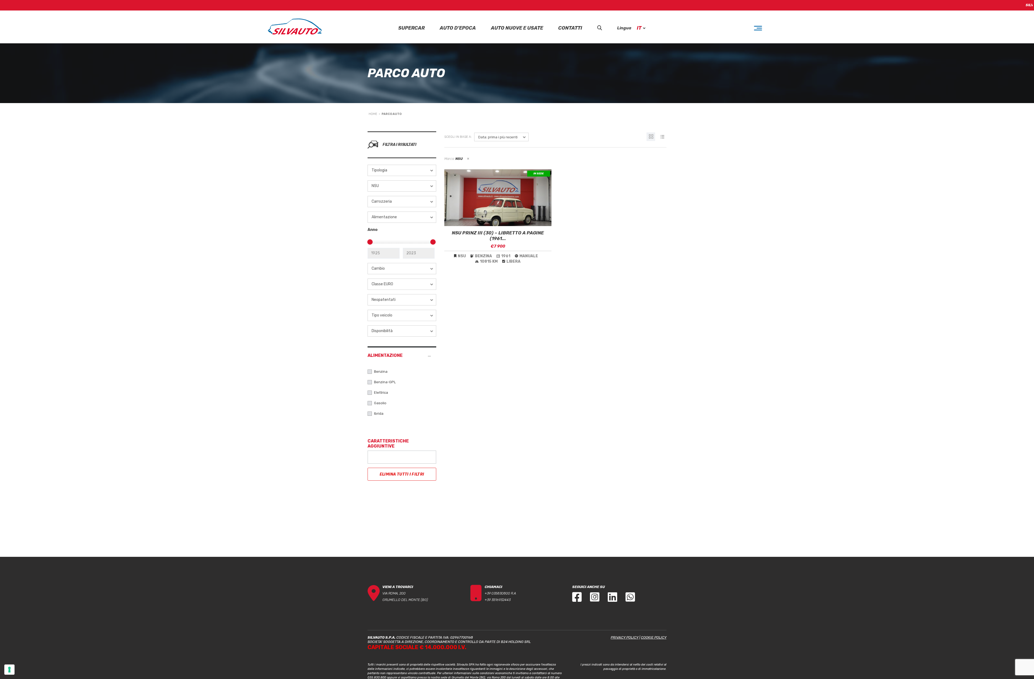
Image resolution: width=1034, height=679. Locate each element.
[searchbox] (374, 456)
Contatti (570, 28)
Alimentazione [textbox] (384, 217)
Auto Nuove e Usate (517, 28)
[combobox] (402, 170)
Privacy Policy (624, 637)
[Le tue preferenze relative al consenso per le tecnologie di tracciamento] (9, 669)
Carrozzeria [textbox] (382, 201)
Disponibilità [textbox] (382, 331)
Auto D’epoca (458, 28)
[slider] (370, 242)
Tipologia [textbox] (379, 170)
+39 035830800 (497, 593)
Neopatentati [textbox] (384, 299)
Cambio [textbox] (378, 268)
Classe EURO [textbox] (382, 284)
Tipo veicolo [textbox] (382, 315)
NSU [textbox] (375, 186)
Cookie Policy (653, 637)
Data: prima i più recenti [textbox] (498, 137)
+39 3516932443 (498, 600)
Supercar (411, 28)
